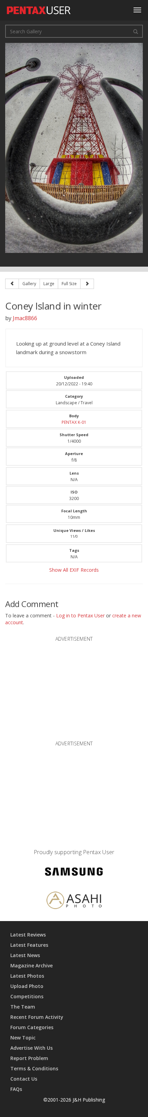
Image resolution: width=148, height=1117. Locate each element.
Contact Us (23, 1078)
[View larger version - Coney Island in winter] (74, 147)
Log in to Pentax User (80, 615)
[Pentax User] (39, 8)
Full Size (69, 284)
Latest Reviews (28, 934)
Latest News (25, 955)
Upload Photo (26, 986)
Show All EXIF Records (74, 570)
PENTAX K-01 (74, 422)
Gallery (29, 284)
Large (48, 284)
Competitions (26, 996)
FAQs (16, 1089)
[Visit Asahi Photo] (74, 901)
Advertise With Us (31, 1048)
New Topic (22, 1037)
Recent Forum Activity (36, 1017)
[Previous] (12, 284)
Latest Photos (27, 976)
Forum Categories (31, 1027)
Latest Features (29, 945)
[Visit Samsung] (74, 873)
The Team (22, 1006)
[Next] (87, 284)
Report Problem (29, 1058)
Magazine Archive (31, 965)
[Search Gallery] (135, 31)
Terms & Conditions (34, 1068)
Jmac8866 (25, 318)
